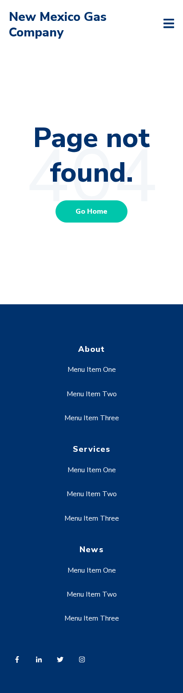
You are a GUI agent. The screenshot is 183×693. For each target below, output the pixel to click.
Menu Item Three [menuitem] (91, 418)
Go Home (91, 211)
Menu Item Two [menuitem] (92, 394)
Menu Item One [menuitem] (92, 369)
